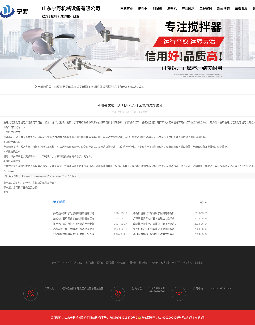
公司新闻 (82, 86)
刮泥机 (157, 8)
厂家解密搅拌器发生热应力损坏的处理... (74, 234)
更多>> (203, 202)
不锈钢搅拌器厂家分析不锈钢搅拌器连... (155, 234)
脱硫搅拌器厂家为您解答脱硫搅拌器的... (74, 213)
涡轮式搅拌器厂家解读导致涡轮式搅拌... (74, 229)
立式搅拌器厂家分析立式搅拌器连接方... (74, 218)
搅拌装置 (110, 262)
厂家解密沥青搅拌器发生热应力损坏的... (155, 218)
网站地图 (187, 317)
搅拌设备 (90, 262)
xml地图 (200, 317)
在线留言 (198, 262)
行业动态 (165, 262)
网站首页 (126, 8)
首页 (57, 86)
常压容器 (121, 262)
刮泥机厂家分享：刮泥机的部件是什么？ (35, 182)
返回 (5, 192)
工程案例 (205, 8)
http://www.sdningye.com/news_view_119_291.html (49, 176)
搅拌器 (142, 8)
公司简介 (67, 262)
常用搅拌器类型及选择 (25, 187)
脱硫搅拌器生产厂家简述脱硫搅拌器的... (155, 223)
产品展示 (188, 8)
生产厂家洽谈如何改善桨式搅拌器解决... (155, 229)
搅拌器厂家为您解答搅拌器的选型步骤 (73, 223)
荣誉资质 (241, 8)
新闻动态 (223, 8)
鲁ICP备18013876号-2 (123, 317)
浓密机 (172, 8)
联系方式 (187, 262)
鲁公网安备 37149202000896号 (161, 317)
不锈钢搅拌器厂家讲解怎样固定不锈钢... (155, 213)
